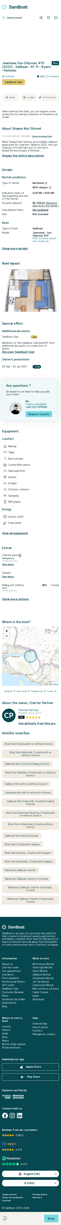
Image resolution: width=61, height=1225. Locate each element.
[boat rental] (14, 7)
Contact (38, 1030)
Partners (37, 1197)
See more (8, 564)
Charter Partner (28, 710)
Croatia (6, 1026)
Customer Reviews (13, 992)
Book (51, 1218)
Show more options (15, 599)
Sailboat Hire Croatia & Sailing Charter (27, 763)
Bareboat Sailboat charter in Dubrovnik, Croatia (30, 900)
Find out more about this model (44, 240)
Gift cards (8, 985)
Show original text (42, 136)
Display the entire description (23, 155)
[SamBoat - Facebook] (5, 1116)
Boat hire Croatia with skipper (22, 844)
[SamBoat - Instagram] (12, 1116)
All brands (38, 999)
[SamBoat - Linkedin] (20, 1116)
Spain (5, 1033)
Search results (14, 17)
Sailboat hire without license (21, 835)
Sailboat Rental (41, 974)
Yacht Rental (40, 971)
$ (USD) (29, 1183)
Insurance (7, 974)
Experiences (9, 1002)
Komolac (9, 76)
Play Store (33, 1076)
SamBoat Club (13, 82)
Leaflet (54, 684)
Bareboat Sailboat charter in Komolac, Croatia (30, 889)
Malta (5, 1040)
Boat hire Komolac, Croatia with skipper (28, 852)
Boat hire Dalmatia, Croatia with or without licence (30, 774)
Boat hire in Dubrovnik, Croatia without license (30, 825)
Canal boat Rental (43, 985)
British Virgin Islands (14, 1044)
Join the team (10, 967)
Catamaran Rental (43, 978)
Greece (6, 1029)
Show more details (15, 248)
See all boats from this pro (37, 723)
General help (40, 1023)
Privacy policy (40, 1194)
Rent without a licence (46, 988)
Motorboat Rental (43, 964)
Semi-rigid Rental (42, 967)
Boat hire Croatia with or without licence (29, 743)
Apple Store (33, 1066)
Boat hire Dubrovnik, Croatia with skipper (29, 861)
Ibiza (4, 1037)
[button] (6, 631)
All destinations (11, 1047)
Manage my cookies (44, 1034)
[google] (9, 1144)
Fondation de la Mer (13, 999)
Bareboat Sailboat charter (20, 870)
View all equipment (15, 533)
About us (7, 964)
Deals (36, 995)
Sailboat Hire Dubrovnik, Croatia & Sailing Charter (30, 802)
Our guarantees (11, 971)
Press (5, 995)
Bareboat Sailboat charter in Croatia (26, 878)
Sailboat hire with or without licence (26, 783)
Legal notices (9, 1194)
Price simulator (10, 978)
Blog (4, 1006)
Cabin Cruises (40, 992)
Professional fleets (13, 981)
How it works (40, 1027)
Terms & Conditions (12, 1197)
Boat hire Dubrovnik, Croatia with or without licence (30, 754)
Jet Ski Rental (41, 981)
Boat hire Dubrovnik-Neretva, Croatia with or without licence (30, 814)
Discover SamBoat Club (18, 352)
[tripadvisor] (12, 1158)
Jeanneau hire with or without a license (28, 792)
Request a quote (38, 414)
